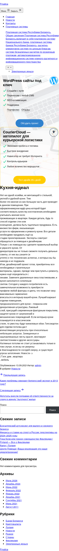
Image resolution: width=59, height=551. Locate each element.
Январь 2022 (12, 493)
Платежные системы (32, 44)
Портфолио (13, 109)
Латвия (9, 527)
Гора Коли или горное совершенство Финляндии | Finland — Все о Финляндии (26, 440)
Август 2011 (12, 506)
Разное (9, 534)
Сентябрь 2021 (14, 500)
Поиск (3, 404)
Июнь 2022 (11, 487)
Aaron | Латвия (8, 445)
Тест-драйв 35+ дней (29, 179)
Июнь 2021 (11, 503)
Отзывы (25, 109)
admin (38, 365)
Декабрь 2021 (13, 497)
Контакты (11, 23)
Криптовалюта (13, 524)
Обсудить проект (29, 123)
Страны (10, 537)
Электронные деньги (22, 71)
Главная (10, 16)
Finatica (4, 4)
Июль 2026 (11, 480)
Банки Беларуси (14, 520)
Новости (10, 20)
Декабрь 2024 (13, 483)
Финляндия (12, 540)
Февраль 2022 (13, 490)
